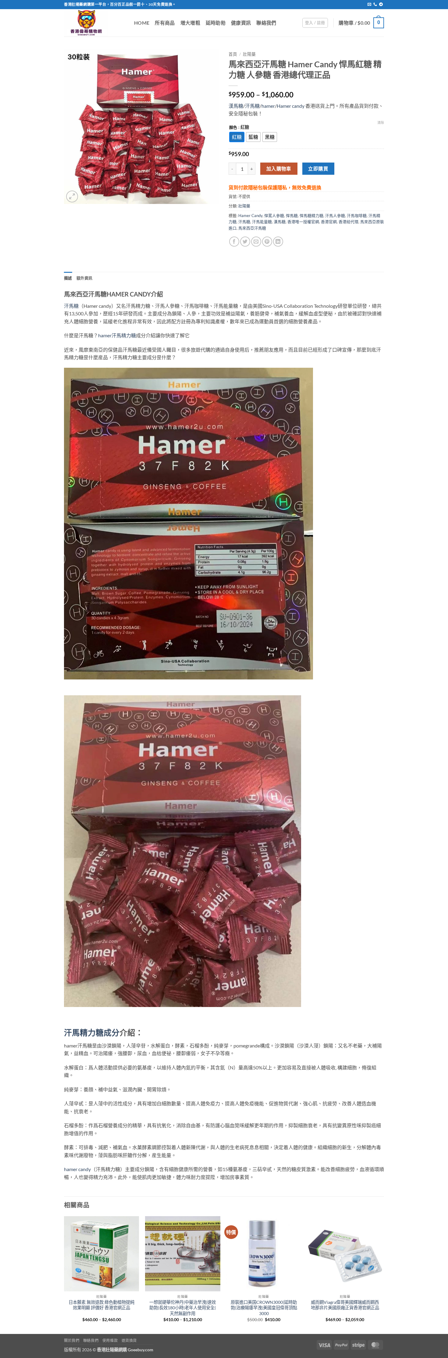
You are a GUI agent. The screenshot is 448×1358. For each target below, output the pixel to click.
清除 (380, 123)
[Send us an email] (369, 4)
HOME (141, 23)
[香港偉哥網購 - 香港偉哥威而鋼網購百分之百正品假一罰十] (94, 23)
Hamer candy (290, 106)
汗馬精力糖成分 (91, 1032)
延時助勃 (216, 23)
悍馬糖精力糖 (311, 215)
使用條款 (110, 1340)
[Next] (382, 1274)
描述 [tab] (68, 277)
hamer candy (77, 1169)
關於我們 (71, 1340)
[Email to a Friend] (256, 242)
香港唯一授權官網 (303, 221)
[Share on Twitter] (245, 242)
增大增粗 (190, 23)
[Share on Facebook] (234, 242)
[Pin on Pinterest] (267, 242)
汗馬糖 (252, 106)
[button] (315, 23)
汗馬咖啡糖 (357, 215)
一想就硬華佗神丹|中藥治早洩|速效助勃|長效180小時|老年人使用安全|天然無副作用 (182, 1308)
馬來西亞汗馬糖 (252, 228)
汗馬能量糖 (262, 221)
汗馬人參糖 (335, 215)
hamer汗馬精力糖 (117, 335)
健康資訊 (241, 23)
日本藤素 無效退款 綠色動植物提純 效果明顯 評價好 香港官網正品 (101, 1305)
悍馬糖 (292, 215)
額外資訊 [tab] (84, 277)
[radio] (237, 137)
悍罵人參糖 (274, 215)
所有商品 (165, 23)
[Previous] (64, 1274)
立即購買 (318, 168)
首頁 (233, 54)
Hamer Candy (250, 215)
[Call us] (375, 4)
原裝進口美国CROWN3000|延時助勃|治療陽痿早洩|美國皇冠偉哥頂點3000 (264, 1308)
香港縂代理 (348, 221)
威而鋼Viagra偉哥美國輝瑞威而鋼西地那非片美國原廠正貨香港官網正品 (345, 1305)
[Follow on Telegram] (381, 4)
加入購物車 (278, 168)
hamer (268, 106)
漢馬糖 (236, 106)
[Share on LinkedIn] (278, 242)
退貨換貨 (129, 1340)
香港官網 (329, 221)
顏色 (233, 127)
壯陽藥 (249, 54)
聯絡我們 (266, 23)
